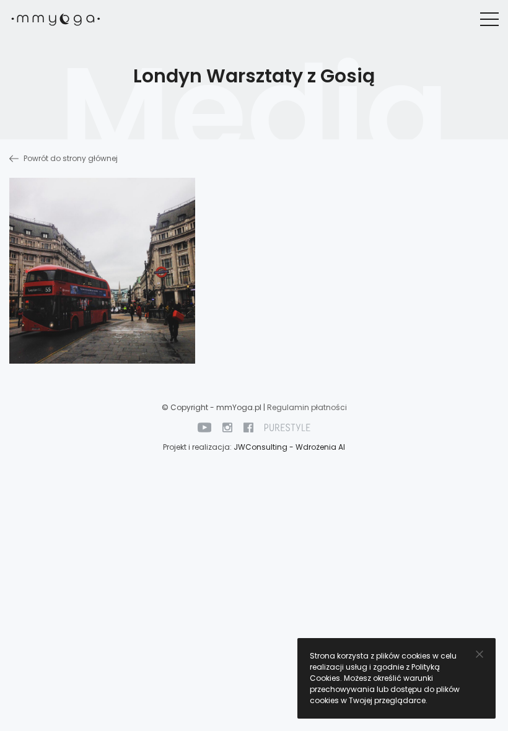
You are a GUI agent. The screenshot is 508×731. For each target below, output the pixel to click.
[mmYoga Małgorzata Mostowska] (55, 19)
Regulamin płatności (307, 407)
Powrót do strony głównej (70, 158)
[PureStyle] (287, 427)
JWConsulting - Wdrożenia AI (289, 447)
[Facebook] (248, 427)
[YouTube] (204, 427)
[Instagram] (227, 427)
